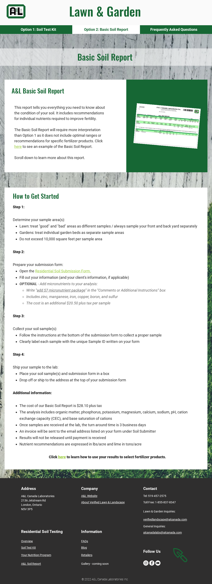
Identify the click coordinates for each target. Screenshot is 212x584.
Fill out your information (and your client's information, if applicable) (74, 277)
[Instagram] (145, 563)
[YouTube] (157, 563)
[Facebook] (151, 563)
